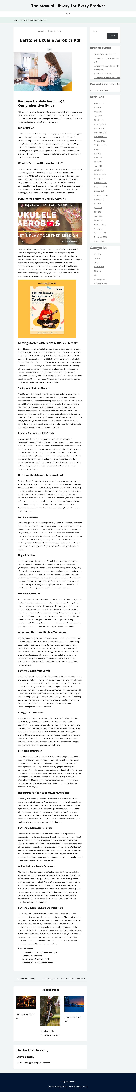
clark (44, 31)
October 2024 (99, 191)
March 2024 (98, 220)
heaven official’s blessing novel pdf (38, 962)
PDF (49, 50)
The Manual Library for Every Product (68, 6)
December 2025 (100, 132)
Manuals (97, 271)
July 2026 (97, 107)
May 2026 (98, 112)
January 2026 (99, 128)
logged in (31, 1063)
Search (95, 31)
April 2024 (98, 216)
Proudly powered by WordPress (58, 1086)
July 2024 (97, 203)
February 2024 (100, 224)
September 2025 (100, 145)
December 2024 (100, 183)
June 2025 (98, 157)
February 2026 (100, 124)
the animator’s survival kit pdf (36, 959)
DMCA (68, 14)
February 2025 (100, 174)
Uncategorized (100, 279)
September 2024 (100, 195)
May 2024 (98, 212)
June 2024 (98, 208)
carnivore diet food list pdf (105, 54)
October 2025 (99, 141)
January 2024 (99, 229)
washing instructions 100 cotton (107, 78)
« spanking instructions (25, 978)
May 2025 (98, 162)
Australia (97, 254)
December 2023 (100, 233)
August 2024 (99, 199)
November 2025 (100, 137)
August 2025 (99, 149)
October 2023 (99, 241)
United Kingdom (100, 283)
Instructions (99, 267)
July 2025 (97, 153)
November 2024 (100, 187)
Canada (97, 258)
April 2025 (98, 166)
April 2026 (98, 116)
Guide (96, 262)
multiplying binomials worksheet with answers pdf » (64, 978)
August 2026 (99, 103)
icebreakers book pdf (102, 73)
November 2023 (100, 237)
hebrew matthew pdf (33, 955)
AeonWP (84, 1086)
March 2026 (98, 120)
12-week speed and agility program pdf (40, 952)
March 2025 (98, 170)
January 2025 (99, 178)
